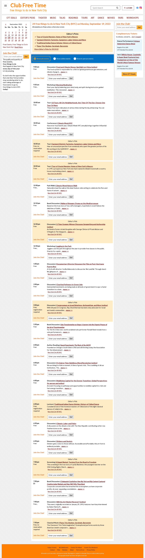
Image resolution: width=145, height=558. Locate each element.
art (92, 17)
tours (84, 17)
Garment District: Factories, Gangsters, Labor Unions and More (61, 40)
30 (23, 40)
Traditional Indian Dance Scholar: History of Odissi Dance (59, 43)
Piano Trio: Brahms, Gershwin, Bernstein (52, 46)
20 (12, 38)
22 (19, 38)
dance (101, 17)
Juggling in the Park (63, 246)
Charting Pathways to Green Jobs (70, 285)
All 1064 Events (63, 547)
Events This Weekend (91, 547)
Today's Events (52, 547)
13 (12, 35)
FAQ (58, 550)
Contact (52, 550)
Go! (26, 57)
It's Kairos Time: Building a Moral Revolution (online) (77, 363)
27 (12, 40)
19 (9, 38)
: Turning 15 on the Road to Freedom (76, 462)
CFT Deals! (136, 37)
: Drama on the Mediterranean (79, 203)
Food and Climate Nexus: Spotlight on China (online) (77, 67)
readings (73, 17)
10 (26, 32)
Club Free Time (28, 5)
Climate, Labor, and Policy (66, 423)
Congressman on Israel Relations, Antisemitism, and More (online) (82, 305)
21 (16, 38)
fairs (120, 17)
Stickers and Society (64, 441)
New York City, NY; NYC (55, 74)
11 (6, 35)
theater (42, 17)
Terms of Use (80, 550)
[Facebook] (137, 7)
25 (6, 40)
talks (62, 17)
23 (23, 38)
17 (26, 35)
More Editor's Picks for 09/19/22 (46, 49)
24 (26, 38)
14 (16, 35)
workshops (133, 17)
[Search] (117, 8)
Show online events (63, 59)
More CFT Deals (129, 74)
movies (111, 17)
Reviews (65, 550)
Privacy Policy (91, 550)
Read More (18, 47)
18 (6, 38)
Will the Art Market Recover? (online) (71, 502)
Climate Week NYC (65, 123)
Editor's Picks (27, 17)
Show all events (43, 59)
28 (16, 40)
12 (9, 35)
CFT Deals (12, 17)
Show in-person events (85, 59)
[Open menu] (5, 5)
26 (9, 40)
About (72, 550)
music (53, 17)
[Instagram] (140, 7)
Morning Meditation (64, 85)
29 (19, 40)
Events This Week (76, 547)
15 (19, 35)
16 (23, 35)
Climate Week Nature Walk (66, 186)
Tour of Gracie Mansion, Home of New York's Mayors (57, 37)
